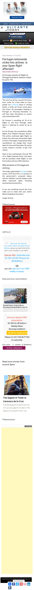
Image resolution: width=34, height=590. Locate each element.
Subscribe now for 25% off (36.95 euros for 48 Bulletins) (17, 258)
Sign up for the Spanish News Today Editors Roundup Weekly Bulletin (17, 245)
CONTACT (5, 24)
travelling (14, 105)
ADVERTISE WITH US (15, 24)
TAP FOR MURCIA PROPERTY (17, 47)
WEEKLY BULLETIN (26, 24)
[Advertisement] (17, 501)
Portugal (23, 171)
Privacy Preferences (19, 581)
